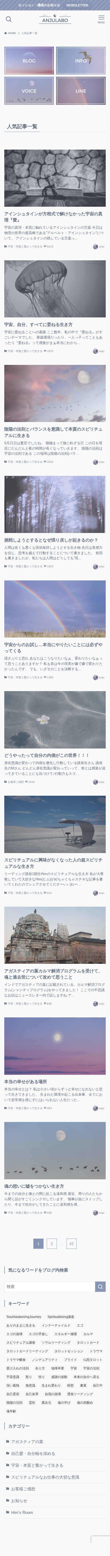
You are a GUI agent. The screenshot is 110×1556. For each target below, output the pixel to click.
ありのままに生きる (20, 1325)
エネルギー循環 (65, 1334)
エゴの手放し (38, 1334)
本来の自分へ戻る (86, 1377)
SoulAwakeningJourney (23, 1317)
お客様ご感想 (23, 1489)
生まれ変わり (51, 1385)
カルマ (88, 1334)
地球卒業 (57, 1368)
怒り (29, 1377)
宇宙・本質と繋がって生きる (37, 1465)
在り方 (40, 1368)
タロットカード (88, 1342)
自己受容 (12, 1394)
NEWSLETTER (77, 5)
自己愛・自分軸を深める (33, 1453)
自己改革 (32, 1394)
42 (71, 1244)
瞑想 (70, 1385)
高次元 (46, 1403)
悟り (41, 1377)
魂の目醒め (85, 1403)
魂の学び (64, 1403)
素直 (83, 1385)
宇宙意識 (12, 1377)
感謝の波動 (59, 1377)
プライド (70, 1360)
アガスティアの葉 (27, 1442)
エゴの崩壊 (14, 1334)
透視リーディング (80, 1394)
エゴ (80, 1325)
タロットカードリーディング (27, 1351)
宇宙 (73, 1368)
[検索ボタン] (8, 19)
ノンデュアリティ (45, 1360)
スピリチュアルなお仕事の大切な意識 (45, 1477)
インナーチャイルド (56, 1325)
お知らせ (19, 1501)
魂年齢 (11, 1411)
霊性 (32, 1403)
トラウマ (96, 1351)
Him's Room (22, 1512)
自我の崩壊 (53, 1394)
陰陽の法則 (14, 1403)
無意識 (30, 1385)
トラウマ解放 (16, 1360)
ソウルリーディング (56, 1342)
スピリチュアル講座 (20, 1342)
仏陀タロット (93, 1360)
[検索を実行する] (100, 1286)
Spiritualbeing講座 (61, 1317)
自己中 (98, 1385)
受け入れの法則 (17, 1368)
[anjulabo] (55, 19)
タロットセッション (68, 1351)
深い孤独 (12, 1385)
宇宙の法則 (91, 1368)
